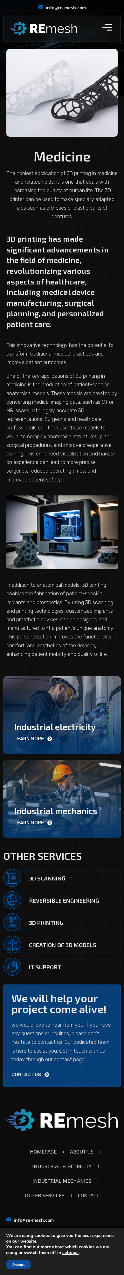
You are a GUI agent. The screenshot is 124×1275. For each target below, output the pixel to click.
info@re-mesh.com (66, 7)
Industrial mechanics (61, 1181)
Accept (18, 1264)
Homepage (43, 1151)
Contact (88, 1195)
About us (81, 1151)
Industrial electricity (62, 1166)
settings (70, 1253)
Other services (45, 1195)
